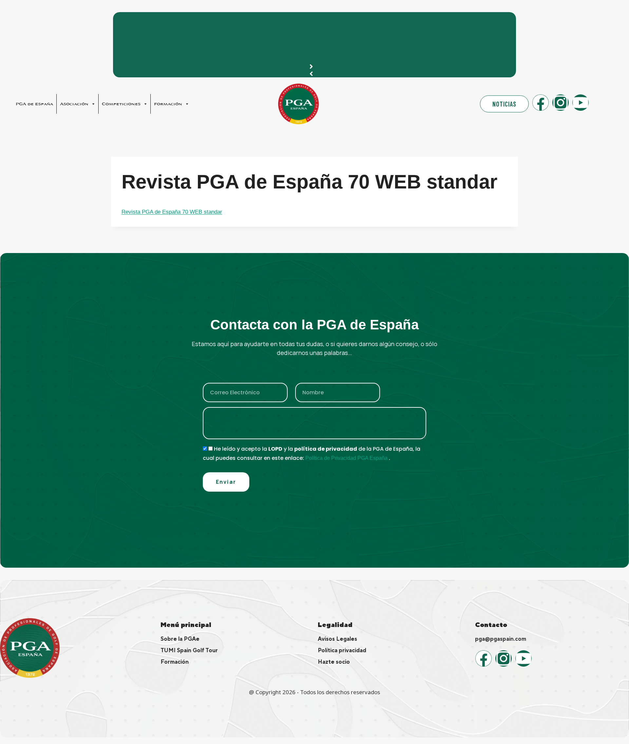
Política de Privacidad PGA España (347, 458)
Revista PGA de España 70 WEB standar (172, 212)
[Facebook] (540, 102)
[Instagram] (560, 102)
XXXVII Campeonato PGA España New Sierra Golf (188, 20)
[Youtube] (580, 102)
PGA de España (34, 104)
